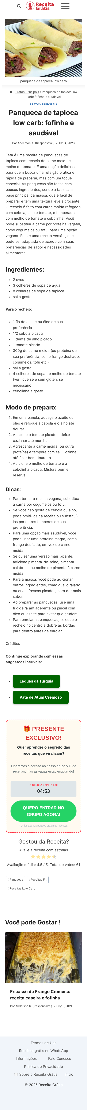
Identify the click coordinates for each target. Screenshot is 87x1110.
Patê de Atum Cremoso (41, 697)
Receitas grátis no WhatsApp (43, 1051)
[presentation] (43, 957)
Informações (26, 1058)
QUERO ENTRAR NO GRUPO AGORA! (43, 811)
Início (69, 1074)
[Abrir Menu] (65, 6)
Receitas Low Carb (21, 888)
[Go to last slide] (11, 974)
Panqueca (15, 879)
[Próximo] (75, 974)
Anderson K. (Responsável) (36, 143)
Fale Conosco (59, 1058)
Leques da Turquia (36, 681)
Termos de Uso (44, 1043)
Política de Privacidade (43, 1066)
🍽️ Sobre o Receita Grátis (35, 1074)
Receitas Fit (37, 879)
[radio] (33, 857)
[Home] (11, 92)
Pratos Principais (43, 104)
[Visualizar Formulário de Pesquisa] (19, 6)
